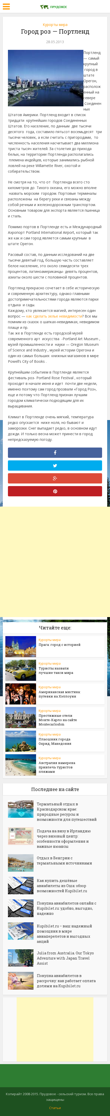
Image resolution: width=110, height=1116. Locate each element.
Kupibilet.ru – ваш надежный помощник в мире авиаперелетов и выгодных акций (64, 934)
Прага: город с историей (60, 644)
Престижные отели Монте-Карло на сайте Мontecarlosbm (58, 720)
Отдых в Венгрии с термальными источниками (64, 860)
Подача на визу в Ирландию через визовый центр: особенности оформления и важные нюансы (64, 839)
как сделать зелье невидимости (54, 316)
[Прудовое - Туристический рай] (55, 6)
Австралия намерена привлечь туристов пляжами (57, 767)
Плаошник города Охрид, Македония (55, 741)
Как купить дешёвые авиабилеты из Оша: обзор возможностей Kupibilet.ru (62, 885)
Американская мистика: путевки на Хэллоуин (60, 694)
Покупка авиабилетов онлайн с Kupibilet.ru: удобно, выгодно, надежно (66, 908)
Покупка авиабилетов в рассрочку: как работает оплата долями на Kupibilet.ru (66, 980)
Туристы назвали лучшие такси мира (56, 670)
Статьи (55, 1107)
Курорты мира (55, 24)
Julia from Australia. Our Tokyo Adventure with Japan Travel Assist (65, 958)
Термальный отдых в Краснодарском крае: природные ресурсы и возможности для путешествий (67, 812)
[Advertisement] (55, 562)
